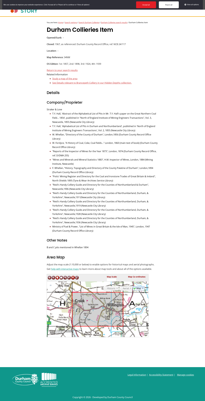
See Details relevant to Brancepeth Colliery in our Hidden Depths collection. (92, 82)
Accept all (146, 5)
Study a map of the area (64, 78)
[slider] (66, 295)
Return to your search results (62, 70)
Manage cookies (185, 375)
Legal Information (137, 374)
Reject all (168, 5)
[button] (138, 288)
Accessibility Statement (161, 374)
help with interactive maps (65, 268)
